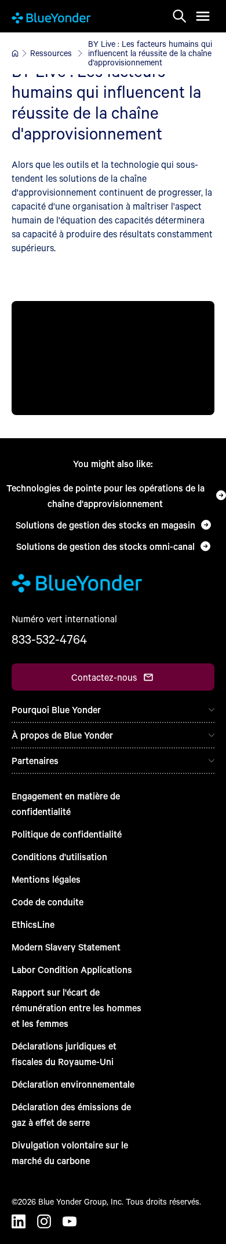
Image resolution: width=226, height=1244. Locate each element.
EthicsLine (33, 924)
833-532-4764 (49, 639)
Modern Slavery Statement (66, 947)
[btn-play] (113, 358)
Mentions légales (46, 879)
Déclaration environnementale (73, 1084)
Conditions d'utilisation (59, 856)
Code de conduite (47, 902)
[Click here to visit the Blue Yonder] (15, 53)
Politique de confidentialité (67, 834)
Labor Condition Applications (72, 969)
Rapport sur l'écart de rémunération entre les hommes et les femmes (76, 1007)
